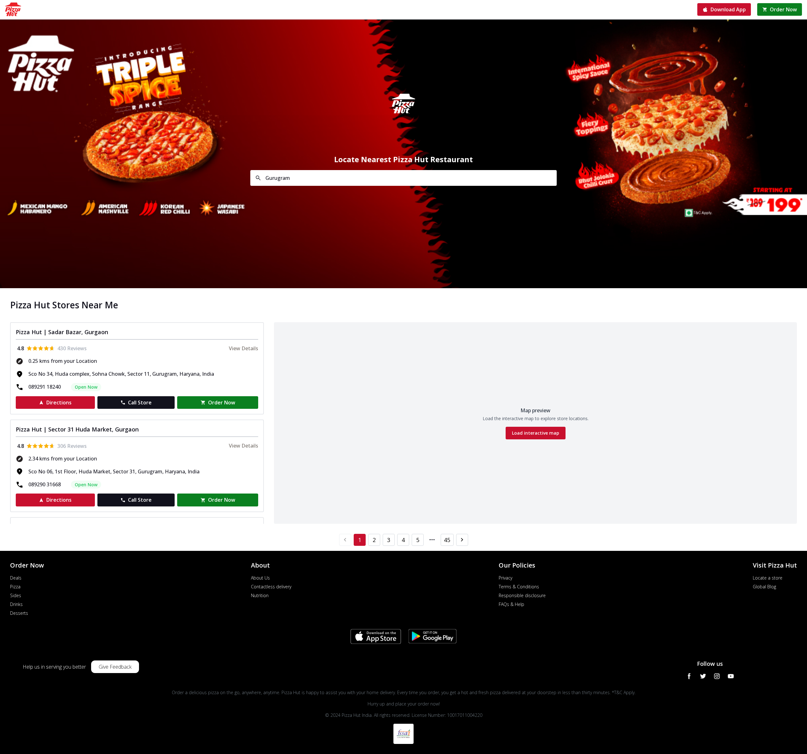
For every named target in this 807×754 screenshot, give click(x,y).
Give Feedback (115, 666)
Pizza (15, 587)
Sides (15, 595)
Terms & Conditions (519, 587)
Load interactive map (535, 433)
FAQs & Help (511, 604)
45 (447, 540)
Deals (15, 578)
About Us (260, 578)
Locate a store (767, 578)
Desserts (19, 613)
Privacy (505, 578)
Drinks (16, 604)
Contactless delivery (271, 587)
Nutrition (260, 595)
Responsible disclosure (522, 595)
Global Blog (764, 587)
